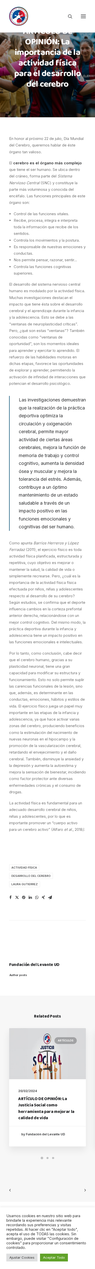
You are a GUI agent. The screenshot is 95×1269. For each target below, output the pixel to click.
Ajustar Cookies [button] (21, 1257)
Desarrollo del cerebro (31, 876)
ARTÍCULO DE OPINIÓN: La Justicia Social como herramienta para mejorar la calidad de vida (46, 1109)
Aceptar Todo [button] (54, 1257)
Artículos (65, 1040)
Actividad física (24, 867)
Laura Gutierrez (24, 884)
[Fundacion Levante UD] (18, 16)
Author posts (18, 975)
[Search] (67, 16)
